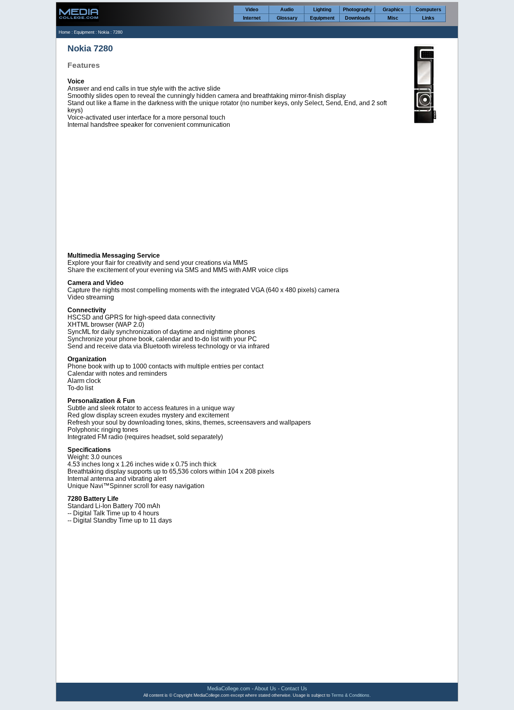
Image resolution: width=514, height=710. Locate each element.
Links (428, 18)
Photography (357, 9)
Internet (252, 18)
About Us (265, 689)
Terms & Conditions (350, 695)
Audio (287, 9)
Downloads (357, 18)
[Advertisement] (257, 190)
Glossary (287, 18)
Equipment (322, 18)
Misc (393, 18)
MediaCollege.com (228, 689)
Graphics (393, 9)
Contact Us (294, 689)
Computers (428, 9)
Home (64, 32)
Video (251, 9)
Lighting (322, 9)
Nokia (103, 32)
